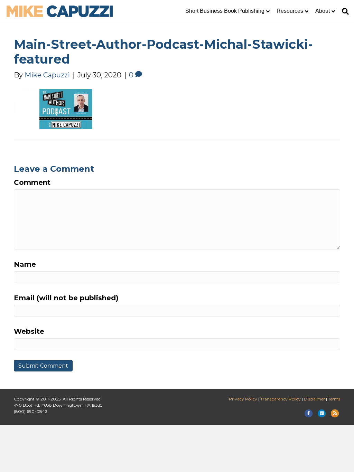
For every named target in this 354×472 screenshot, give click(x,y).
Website (29, 331)
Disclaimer (314, 399)
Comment (32, 182)
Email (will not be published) (66, 298)
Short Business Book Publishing (224, 11)
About (322, 11)
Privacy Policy (243, 399)
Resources (290, 11)
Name (25, 264)
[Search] (343, 11)
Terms (334, 399)
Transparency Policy (280, 399)
